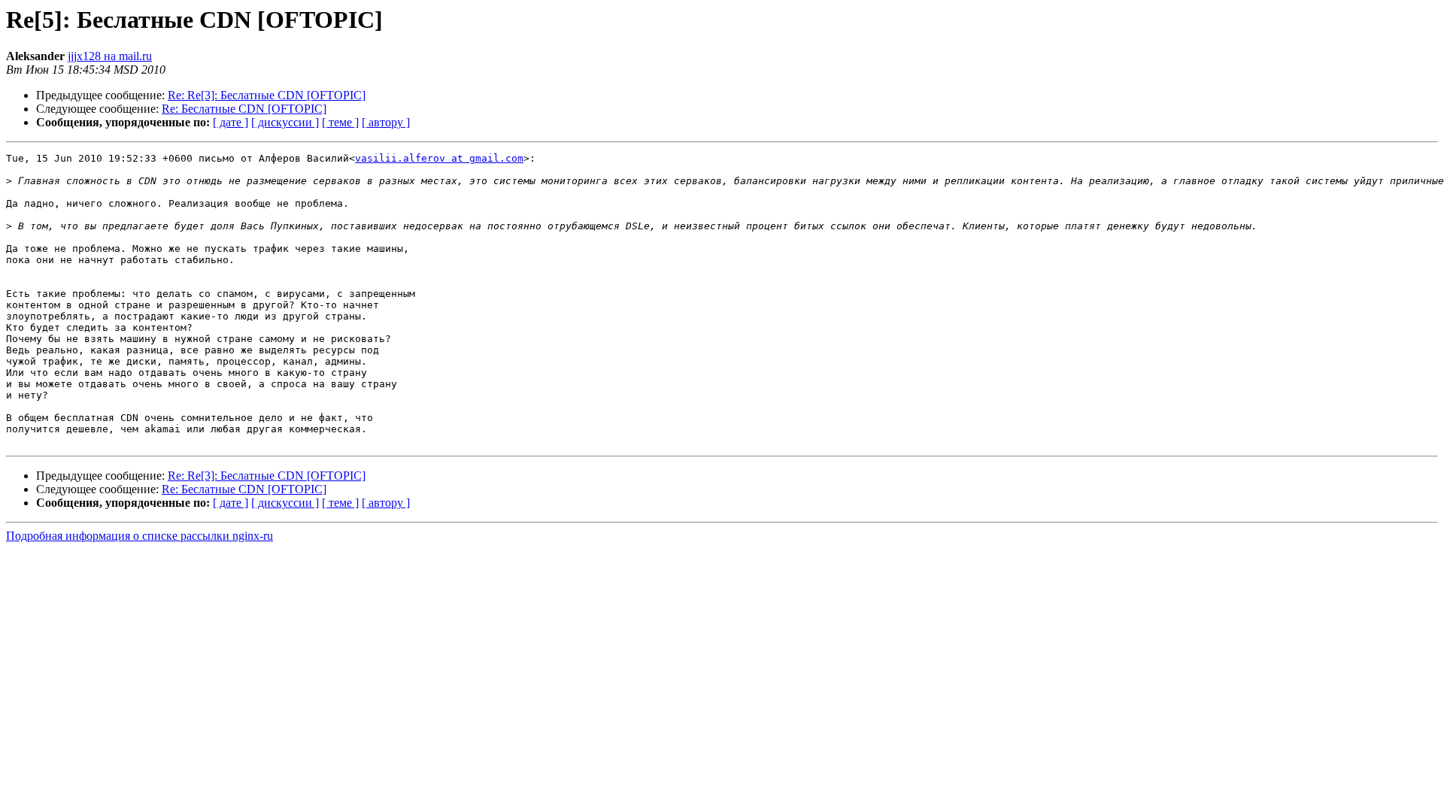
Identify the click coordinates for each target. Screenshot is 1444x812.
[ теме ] (340, 122)
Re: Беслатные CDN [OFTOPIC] (244, 108)
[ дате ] (230, 122)
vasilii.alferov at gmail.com (439, 158)
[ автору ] (386, 122)
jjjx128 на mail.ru (110, 56)
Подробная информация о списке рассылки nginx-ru (139, 535)
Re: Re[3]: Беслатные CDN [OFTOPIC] (267, 95)
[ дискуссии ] (285, 122)
